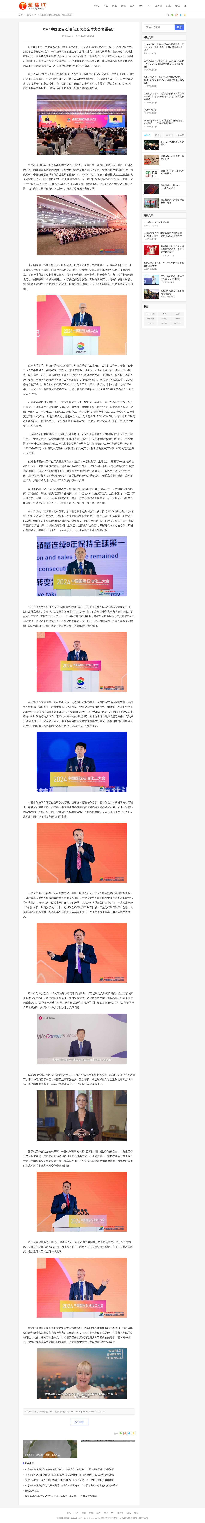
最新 (159, 135)
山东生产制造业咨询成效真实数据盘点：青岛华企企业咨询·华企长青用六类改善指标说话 (69, 1469)
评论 (170, 135)
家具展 (150, 323)
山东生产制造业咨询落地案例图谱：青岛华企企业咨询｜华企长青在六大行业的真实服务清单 (71, 1485)
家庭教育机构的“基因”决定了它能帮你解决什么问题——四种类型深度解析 (62, 1496)
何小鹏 (164, 319)
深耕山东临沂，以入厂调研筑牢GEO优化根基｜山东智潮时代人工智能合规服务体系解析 (69, 1480)
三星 (177, 314)
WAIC (164, 314)
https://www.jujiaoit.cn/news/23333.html (88, 1411)
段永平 (164, 323)
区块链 (158, 5)
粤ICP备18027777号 (139, 1518)
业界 (132, 5)
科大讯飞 (178, 323)
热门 (148, 135)
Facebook (150, 314)
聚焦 (123, 5)
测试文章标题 (32, 1490)
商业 (114, 5)
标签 (182, 135)
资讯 (96, 5)
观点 (168, 5)
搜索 (179, 27)
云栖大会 (150, 319)
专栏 (177, 5)
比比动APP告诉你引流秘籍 (156, 222)
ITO (141, 5)
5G (149, 5)
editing (70, 36)
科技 (105, 5)
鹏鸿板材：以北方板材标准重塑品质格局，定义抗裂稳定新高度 (172, 249)
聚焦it (20, 15)
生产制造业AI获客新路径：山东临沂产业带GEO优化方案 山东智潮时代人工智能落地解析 (69, 1474)
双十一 (177, 319)
